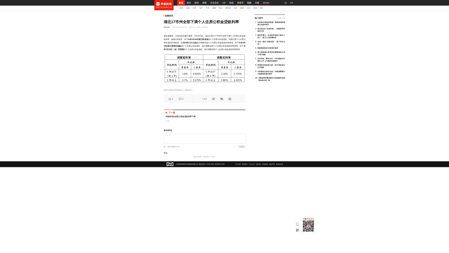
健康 (214, 8)
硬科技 (228, 8)
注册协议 (258, 164)
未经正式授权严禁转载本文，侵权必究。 (178, 90)
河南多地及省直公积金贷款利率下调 (181, 116)
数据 (242, 8)
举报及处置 (279, 164)
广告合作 (251, 164)
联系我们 (245, 164)
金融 (188, 8)
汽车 (207, 8)
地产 (201, 8)
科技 (181, 8)
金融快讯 (169, 16)
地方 (220, 8)
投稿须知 (265, 164)
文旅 (235, 8)
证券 (194, 8)
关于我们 (238, 164)
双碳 (255, 8)
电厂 (261, 8)
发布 (241, 147)
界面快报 (167, 27)
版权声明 (272, 164)
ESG (248, 8)
